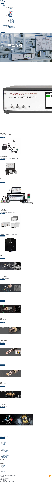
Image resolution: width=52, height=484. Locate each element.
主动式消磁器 (10, 8)
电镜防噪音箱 (10, 14)
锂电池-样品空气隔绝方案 (6, 25)
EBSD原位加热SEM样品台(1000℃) (13, 24)
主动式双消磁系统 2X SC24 (12, 9)
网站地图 (7, 476)
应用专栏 (4, 28)
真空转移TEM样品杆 (11, 21)
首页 (3, 4)
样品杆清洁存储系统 (11, 22)
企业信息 (4, 5)
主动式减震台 (10, 13)
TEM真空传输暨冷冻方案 (12, 27)
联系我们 (4, 30)
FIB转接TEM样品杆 (11, 20)
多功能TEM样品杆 (11, 19)
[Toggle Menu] (2, 3)
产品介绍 (4, 6)
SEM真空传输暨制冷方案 (12, 26)
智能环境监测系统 (11, 11)
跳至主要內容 (1, 0)
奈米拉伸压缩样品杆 (11, 16)
